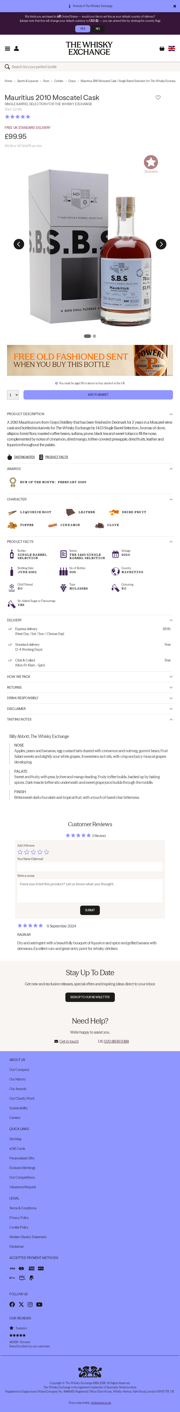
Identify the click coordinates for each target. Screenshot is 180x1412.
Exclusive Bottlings (22, 1168)
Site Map (15, 1139)
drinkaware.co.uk (101, 1403)
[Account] (16, 48)
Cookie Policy (18, 1227)
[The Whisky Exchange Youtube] (39, 1304)
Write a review (25, 876)
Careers (14, 1118)
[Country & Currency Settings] (171, 48)
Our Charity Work (21, 1098)
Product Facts (20, 542)
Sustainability (18, 1108)
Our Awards (17, 1089)
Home (8, 81)
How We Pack (18, 677)
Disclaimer (16, 709)
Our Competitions (22, 1177)
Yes (82, 28)
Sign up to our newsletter (90, 997)
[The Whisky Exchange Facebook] (12, 1304)
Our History (17, 1079)
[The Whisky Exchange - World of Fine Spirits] (89, 48)
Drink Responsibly (22, 698)
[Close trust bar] (174, 6)
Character (16, 499)
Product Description (25, 414)
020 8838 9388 (116, 1041)
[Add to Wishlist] (158, 97)
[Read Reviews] (29, 116)
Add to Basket (98, 394)
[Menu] (7, 48)
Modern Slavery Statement (28, 1237)
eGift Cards (17, 1149)
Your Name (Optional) (30, 859)
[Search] (8, 66)
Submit (90, 910)
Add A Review (25, 845)
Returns (14, 687)
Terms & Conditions (22, 1208)
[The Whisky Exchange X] (21, 1304)
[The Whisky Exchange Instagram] (30, 1304)
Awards (14, 469)
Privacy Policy (19, 1218)
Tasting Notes (19, 719)
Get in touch (69, 1041)
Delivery (14, 620)
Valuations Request (22, 1187)
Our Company (19, 1070)
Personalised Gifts (21, 1158)
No (98, 28)
